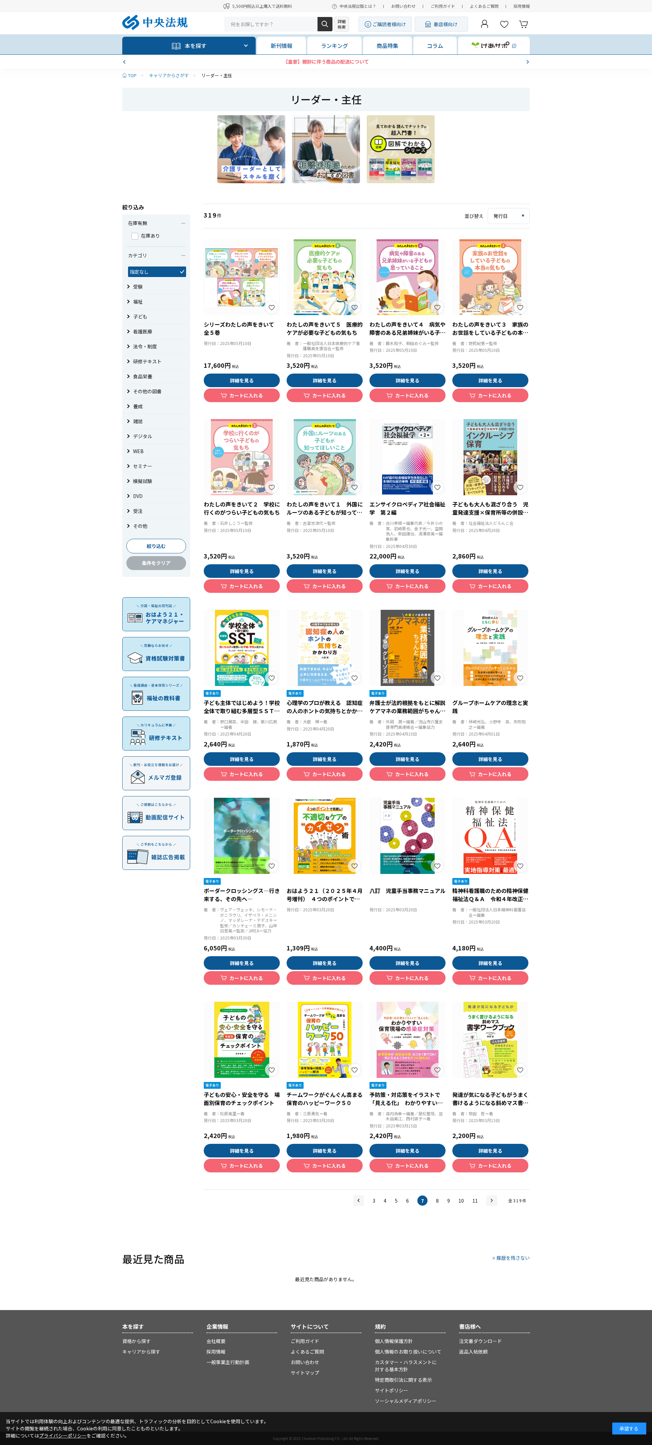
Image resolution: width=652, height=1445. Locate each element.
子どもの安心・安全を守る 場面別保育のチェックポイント (242, 1098)
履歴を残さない (513, 1257)
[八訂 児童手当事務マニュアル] (407, 836)
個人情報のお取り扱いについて (408, 1351)
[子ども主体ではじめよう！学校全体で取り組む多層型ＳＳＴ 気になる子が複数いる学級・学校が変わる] (242, 648)
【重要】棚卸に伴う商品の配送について (326, 61)
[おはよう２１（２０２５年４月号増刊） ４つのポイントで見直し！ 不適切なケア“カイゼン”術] (325, 836)
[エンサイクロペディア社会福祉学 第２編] (407, 457)
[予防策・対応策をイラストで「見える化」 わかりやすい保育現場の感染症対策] (407, 1040)
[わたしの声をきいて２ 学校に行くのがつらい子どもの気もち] (242, 457)
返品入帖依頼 (473, 1351)
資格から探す (136, 1341)
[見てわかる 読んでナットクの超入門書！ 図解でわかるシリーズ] (401, 149)
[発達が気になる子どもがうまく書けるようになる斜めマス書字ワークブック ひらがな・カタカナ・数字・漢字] (490, 1040)
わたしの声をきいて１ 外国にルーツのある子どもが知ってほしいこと (325, 512)
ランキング (334, 45)
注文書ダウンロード (480, 1341)
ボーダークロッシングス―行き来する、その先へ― (242, 895)
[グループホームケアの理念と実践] (490, 648)
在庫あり (150, 235)
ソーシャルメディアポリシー (405, 1400)
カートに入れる (246, 395)
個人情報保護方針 (394, 1341)
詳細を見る (242, 380)
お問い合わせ (403, 6)
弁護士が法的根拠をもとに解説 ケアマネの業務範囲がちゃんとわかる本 (410, 711)
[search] (325, 24)
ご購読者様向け (389, 24)
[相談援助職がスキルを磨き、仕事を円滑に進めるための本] (326, 149)
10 (461, 1200)
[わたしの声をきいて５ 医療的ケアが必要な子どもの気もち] (325, 277)
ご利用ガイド (443, 6)
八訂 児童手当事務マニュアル (407, 891)
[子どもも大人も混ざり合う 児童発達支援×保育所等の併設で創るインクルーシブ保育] (490, 457)
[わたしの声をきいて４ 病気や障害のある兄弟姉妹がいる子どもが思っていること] (407, 277)
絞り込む (156, 546)
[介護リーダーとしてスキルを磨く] (251, 149)
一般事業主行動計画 (227, 1362)
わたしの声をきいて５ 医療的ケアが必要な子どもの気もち (325, 328)
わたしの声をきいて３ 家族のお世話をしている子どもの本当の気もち (490, 332)
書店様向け (445, 24)
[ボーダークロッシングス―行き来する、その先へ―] (242, 836)
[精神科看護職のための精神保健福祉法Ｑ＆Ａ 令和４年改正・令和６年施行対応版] (490, 836)
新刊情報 (281, 45)
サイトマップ (305, 1372)
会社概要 (215, 1341)
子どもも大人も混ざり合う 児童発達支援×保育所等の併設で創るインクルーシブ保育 (490, 512)
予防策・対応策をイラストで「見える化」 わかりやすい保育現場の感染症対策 (406, 1102)
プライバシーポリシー (63, 1435)
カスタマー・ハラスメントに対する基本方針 (406, 1366)
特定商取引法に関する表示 (403, 1379)
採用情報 (521, 6)
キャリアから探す (141, 1351)
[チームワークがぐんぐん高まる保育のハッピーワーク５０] (325, 1040)
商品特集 (387, 45)
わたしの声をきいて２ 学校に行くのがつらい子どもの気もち (242, 508)
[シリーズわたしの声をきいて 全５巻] (242, 277)
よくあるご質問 (484, 6)
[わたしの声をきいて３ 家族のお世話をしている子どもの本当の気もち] (490, 277)
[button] (125, 62)
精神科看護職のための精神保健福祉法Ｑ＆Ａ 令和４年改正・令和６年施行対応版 (490, 899)
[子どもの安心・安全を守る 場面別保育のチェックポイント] (242, 1040)
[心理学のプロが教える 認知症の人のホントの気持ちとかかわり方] (325, 648)
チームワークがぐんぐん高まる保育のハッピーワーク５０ (325, 1098)
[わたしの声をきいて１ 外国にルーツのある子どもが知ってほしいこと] (325, 457)
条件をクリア (156, 563)
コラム (435, 45)
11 (475, 1200)
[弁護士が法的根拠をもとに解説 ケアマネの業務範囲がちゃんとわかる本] (407, 648)
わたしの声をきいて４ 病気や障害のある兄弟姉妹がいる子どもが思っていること (407, 332)
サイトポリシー (391, 1390)
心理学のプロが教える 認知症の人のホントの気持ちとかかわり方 (325, 711)
